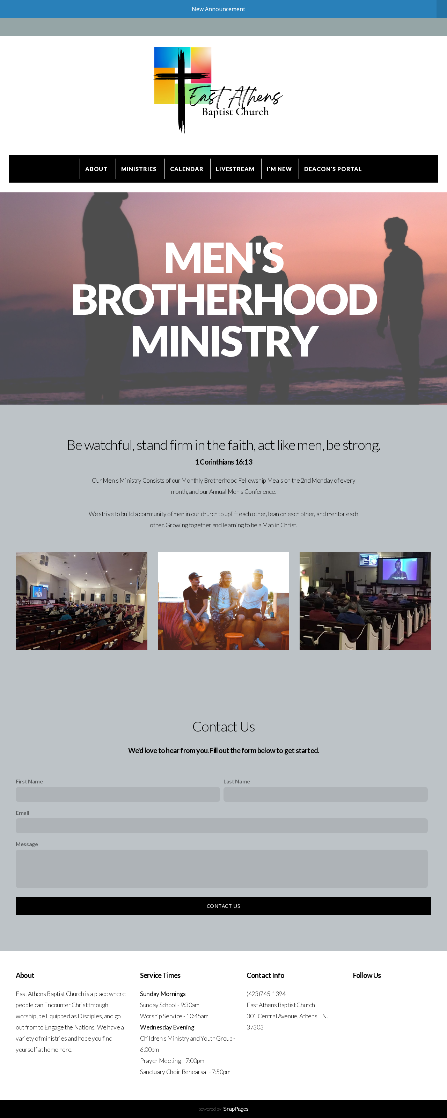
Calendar (187, 169)
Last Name (237, 781)
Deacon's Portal (333, 169)
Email (22, 812)
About (97, 169)
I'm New (279, 169)
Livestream (235, 169)
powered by (223, 1109)
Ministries (139, 169)
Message (27, 844)
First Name (29, 781)
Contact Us (223, 905)
